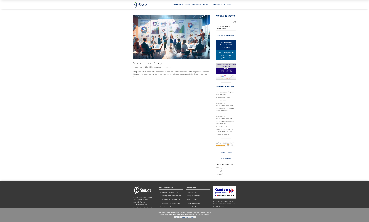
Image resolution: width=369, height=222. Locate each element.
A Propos (227, 5)
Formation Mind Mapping (170, 192)
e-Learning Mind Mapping (171, 203)
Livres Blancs (192, 199)
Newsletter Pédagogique (162, 67)
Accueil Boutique (226, 152)
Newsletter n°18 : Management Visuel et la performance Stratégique (225, 118)
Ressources (216, 5)
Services (219, 174)
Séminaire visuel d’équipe (147, 63)
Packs (218, 171)
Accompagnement (192, 5)
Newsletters (192, 192)
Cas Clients (192, 207)
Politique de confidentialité (187, 217)
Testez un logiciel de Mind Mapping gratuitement (226, 55)
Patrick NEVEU (139, 67)
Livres (217, 168)
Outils (205, 5)
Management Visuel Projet (171, 199)
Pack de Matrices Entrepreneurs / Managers (226, 44)
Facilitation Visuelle (168, 207)
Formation (177, 5)
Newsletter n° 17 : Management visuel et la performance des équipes (225, 129)
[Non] (367, 215)
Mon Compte (226, 158)
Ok (176, 217)
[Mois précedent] (233, 22)
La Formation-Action (223, 98)
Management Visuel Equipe (171, 196)
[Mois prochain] (235, 22)
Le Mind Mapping (194, 203)
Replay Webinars (194, 196)
